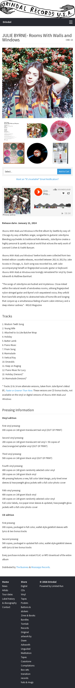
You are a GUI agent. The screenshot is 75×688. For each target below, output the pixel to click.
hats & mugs (27, 682)
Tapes (24, 598)
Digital (24, 586)
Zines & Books (28, 615)
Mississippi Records (40, 567)
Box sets (25, 669)
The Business (22, 567)
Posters (24, 602)
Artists (5, 590)
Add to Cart (64, 171)
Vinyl (23, 594)
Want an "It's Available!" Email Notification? (37, 179)
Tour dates (7, 594)
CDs (23, 590)
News (4, 586)
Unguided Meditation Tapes (26, 653)
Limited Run (57, 586)
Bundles (25, 619)
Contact (6, 607)
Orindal (7, 22)
